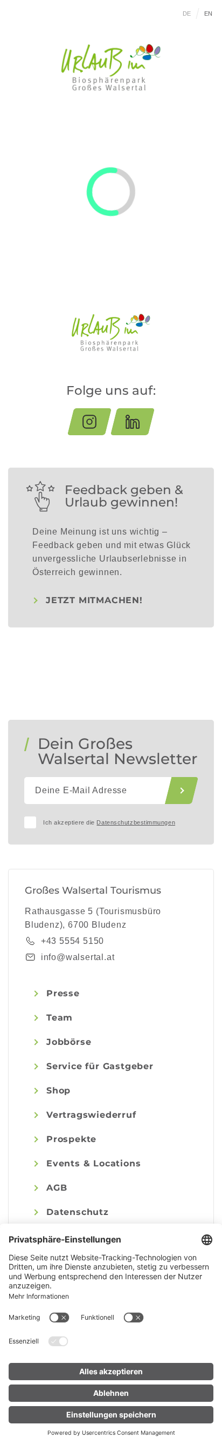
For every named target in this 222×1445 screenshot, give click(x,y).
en (208, 13)
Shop (58, 1090)
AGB (56, 1188)
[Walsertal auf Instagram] (89, 421)
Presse (63, 993)
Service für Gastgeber (100, 1066)
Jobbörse (68, 1042)
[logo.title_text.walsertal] (111, 67)
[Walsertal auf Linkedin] (132, 421)
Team (59, 1017)
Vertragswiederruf (91, 1115)
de (187, 13)
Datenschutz (77, 1212)
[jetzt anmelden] (181, 790)
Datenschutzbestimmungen (135, 822)
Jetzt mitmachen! (94, 600)
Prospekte (71, 1139)
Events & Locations (93, 1163)
